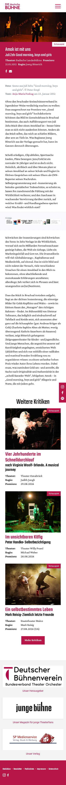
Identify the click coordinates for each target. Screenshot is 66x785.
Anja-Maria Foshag (23, 93)
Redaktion (7, 769)
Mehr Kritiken (33, 640)
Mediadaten (29, 769)
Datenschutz (53, 769)
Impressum (41, 769)
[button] (6, 71)
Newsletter (18, 769)
